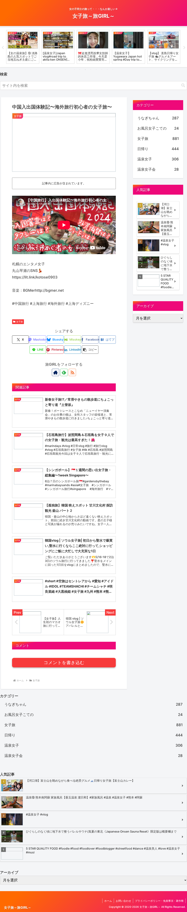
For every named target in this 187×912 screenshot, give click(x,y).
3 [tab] (85, 69)
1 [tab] (74, 69)
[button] (183, 85)
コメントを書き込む (64, 662)
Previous (3, 47)
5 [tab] (96, 69)
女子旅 (19, 321)
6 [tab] (102, 69)
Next (184, 47)
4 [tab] (91, 69)
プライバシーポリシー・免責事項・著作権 (159, 900)
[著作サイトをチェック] (55, 372)
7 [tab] (107, 69)
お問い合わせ (123, 900)
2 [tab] (80, 69)
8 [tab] (113, 69)
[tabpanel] (22, 47)
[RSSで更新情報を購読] (72, 372)
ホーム (108, 900)
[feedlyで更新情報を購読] (64, 372)
